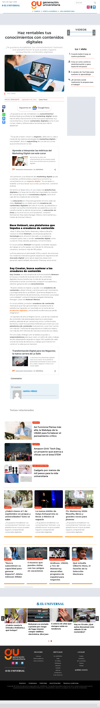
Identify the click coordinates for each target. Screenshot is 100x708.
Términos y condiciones (70, 683)
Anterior (2, 618)
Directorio (22, 683)
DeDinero (58, 665)
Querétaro (81, 658)
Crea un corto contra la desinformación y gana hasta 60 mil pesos (81, 64)
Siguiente (97, 618)
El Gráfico (58, 661)
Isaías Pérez (43, 99)
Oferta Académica (50, 11)
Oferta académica (38, 658)
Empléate (15, 99)
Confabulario (58, 672)
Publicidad (43, 683)
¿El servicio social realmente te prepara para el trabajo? (82, 82)
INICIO (7, 99)
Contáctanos (33, 683)
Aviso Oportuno (57, 675)
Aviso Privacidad (55, 683)
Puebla (81, 656)
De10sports (58, 663)
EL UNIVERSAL (58, 656)
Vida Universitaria (67, 11)
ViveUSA (58, 668)
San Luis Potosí (81, 661)
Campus (37, 11)
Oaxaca (81, 663)
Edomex (58, 670)
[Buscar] (94, 2)
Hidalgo (81, 665)
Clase (57, 658)
